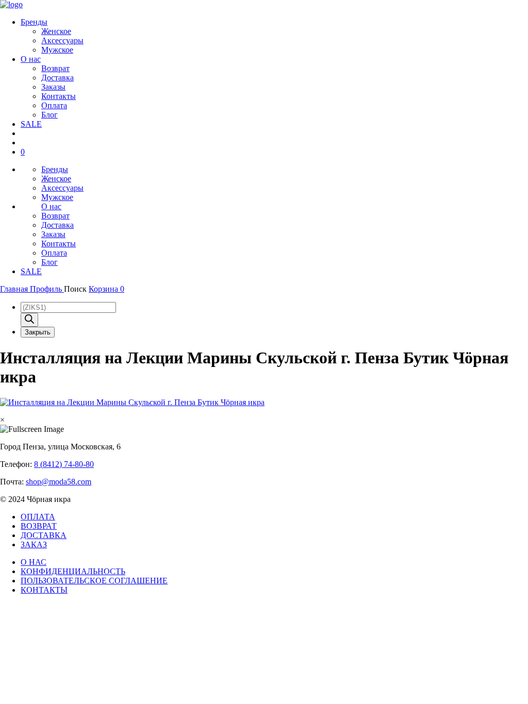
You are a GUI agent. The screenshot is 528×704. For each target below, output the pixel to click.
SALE (31, 124)
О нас (31, 59)
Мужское (57, 49)
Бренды (34, 22)
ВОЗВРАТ (39, 526)
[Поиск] (29, 320)
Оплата (54, 105)
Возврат (55, 68)
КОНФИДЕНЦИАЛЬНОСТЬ (73, 571)
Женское (56, 31)
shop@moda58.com (58, 481)
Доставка (57, 77)
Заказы (53, 86)
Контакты (58, 96)
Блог (49, 114)
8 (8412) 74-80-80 (64, 464)
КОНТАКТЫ (44, 589)
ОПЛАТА (38, 516)
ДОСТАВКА (44, 535)
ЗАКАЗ (34, 544)
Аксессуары (62, 40)
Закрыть (38, 332)
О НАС (33, 562)
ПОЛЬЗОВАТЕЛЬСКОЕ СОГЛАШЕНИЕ (94, 580)
